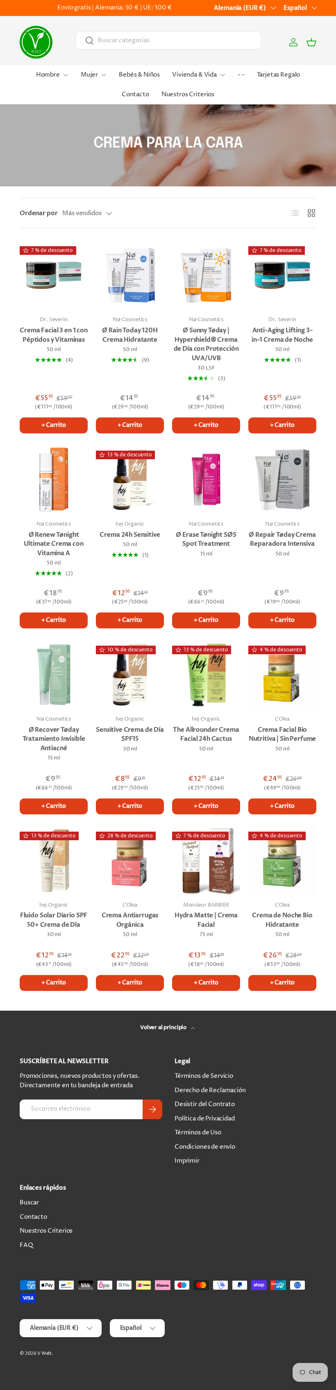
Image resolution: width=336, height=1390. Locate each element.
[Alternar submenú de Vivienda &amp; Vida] (222, 75)
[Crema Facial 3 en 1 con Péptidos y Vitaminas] (54, 275)
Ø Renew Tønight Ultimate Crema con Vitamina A (53, 544)
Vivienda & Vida (194, 74)
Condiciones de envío (205, 1147)
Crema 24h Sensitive (130, 535)
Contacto (135, 94)
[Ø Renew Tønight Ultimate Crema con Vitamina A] (54, 480)
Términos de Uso (198, 1132)
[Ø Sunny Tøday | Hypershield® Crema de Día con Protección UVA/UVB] (206, 275)
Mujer (89, 74)
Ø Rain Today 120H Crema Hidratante (129, 335)
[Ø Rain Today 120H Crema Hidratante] (130, 275)
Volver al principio (164, 1027)
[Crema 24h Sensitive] (130, 480)
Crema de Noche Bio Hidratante (282, 920)
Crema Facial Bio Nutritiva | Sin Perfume (282, 734)
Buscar (29, 1202)
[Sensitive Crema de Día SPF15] (130, 675)
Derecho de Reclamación (210, 1090)
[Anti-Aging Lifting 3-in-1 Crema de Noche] (282, 275)
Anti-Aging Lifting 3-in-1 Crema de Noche (282, 335)
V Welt (44, 1353)
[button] (311, 42)
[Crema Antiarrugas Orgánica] (130, 861)
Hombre (48, 74)
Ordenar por (38, 213)
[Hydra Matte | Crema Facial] (206, 861)
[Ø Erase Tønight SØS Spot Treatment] (206, 480)
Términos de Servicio (204, 1076)
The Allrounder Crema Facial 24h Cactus (206, 734)
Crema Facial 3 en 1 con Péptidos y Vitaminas (54, 335)
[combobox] (168, 40)
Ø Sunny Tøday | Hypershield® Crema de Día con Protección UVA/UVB (206, 344)
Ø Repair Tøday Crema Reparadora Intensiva (282, 539)
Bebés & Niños (139, 74)
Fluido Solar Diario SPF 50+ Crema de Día (54, 920)
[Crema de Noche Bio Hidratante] (282, 861)
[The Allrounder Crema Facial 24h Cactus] (206, 675)
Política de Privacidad (205, 1118)
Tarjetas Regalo (278, 74)
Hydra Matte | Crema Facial (206, 920)
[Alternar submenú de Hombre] (65, 75)
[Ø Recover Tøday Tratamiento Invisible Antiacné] (54, 675)
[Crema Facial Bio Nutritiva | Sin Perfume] (282, 675)
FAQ (26, 1245)
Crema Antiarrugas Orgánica (130, 920)
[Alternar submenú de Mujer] (104, 75)
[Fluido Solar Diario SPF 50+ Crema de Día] (54, 861)
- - (241, 74)
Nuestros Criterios (187, 94)
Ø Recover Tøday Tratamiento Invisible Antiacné (54, 739)
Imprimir (187, 1160)
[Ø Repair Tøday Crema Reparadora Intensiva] (282, 480)
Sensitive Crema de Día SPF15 (130, 734)
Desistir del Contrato (205, 1104)
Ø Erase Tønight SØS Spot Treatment (206, 539)
